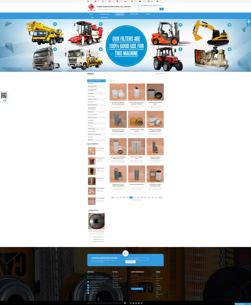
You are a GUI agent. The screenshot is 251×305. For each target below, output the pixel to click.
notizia (148, 14)
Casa (90, 14)
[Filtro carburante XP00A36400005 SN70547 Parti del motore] (118, 146)
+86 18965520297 (93, 290)
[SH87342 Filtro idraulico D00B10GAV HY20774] (155, 146)
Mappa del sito (159, 294)
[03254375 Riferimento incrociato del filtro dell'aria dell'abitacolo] (92, 191)
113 (127, 197)
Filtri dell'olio (90, 83)
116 (138, 197)
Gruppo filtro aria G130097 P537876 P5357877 (100, 168)
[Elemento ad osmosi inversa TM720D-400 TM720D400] (92, 181)
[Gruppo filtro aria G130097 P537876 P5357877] (92, 171)
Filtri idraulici (90, 102)
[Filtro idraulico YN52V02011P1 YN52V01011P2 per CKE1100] (155, 119)
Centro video (134, 14)
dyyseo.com (121, 303)
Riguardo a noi (104, 14)
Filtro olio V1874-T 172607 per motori (136, 157)
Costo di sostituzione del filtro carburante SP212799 (100, 148)
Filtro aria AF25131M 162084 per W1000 (155, 103)
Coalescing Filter (91, 131)
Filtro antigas (91, 120)
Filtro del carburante (116, 287)
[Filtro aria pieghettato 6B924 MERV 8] (92, 201)
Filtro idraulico (115, 285)
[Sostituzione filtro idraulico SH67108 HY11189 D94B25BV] (118, 174)
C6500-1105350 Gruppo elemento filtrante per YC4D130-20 (136, 103)
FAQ (92, 17)
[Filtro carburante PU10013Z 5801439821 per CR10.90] (155, 174)
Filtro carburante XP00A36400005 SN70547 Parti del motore (118, 157)
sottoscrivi (130, 262)
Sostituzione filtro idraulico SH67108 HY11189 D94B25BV (118, 185)
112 (123, 197)
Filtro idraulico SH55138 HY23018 (137, 184)
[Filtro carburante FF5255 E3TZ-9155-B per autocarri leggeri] (118, 92)
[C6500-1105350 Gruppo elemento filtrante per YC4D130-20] (136, 92)
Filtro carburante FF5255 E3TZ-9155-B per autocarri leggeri (118, 103)
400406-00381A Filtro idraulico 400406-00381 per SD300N (118, 130)
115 (134, 197)
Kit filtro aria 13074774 (100, 158)
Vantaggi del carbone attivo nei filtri (100, 241)
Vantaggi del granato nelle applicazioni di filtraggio (103, 239)
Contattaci (104, 17)
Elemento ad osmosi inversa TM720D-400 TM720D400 (100, 178)
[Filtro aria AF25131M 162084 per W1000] (155, 92)
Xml (157, 296)
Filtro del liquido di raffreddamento (92, 108)
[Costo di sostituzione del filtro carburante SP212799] (92, 151)
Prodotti (119, 14)
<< (117, 197)
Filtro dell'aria (115, 276)
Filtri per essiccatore (92, 117)
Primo (113, 197)
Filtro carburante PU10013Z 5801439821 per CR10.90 (155, 185)
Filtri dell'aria (90, 93)
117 (141, 197)
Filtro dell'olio (115, 282)
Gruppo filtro (91, 112)
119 (148, 197)
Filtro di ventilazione (92, 105)
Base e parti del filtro (92, 114)
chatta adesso (240, 304)
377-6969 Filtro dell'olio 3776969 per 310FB (137, 130)
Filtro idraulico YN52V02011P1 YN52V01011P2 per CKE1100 (155, 130)
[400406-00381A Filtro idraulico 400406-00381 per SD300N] (118, 119)
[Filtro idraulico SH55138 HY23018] (136, 174)
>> (156, 197)
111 (120, 197)
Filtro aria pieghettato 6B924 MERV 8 (100, 198)
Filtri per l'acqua (91, 128)
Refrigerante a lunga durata (94, 134)
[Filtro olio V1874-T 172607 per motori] (136, 146)
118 (145, 197)
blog (157, 292)
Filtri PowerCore (91, 96)
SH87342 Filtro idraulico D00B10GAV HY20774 (155, 157)
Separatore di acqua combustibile (92, 90)
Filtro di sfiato (91, 123)
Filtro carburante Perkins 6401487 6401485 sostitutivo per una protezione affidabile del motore (96, 231)
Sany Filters (90, 137)
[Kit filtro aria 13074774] (92, 161)
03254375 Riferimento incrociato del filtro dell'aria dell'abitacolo (100, 188)
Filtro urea (90, 126)
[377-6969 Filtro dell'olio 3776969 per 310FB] (136, 119)
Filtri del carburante (92, 86)
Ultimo (160, 197)
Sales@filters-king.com (157, 5)
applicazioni (90, 140)
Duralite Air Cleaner (92, 99)
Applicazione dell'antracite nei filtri (99, 237)
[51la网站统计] (125, 303)
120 (152, 197)
